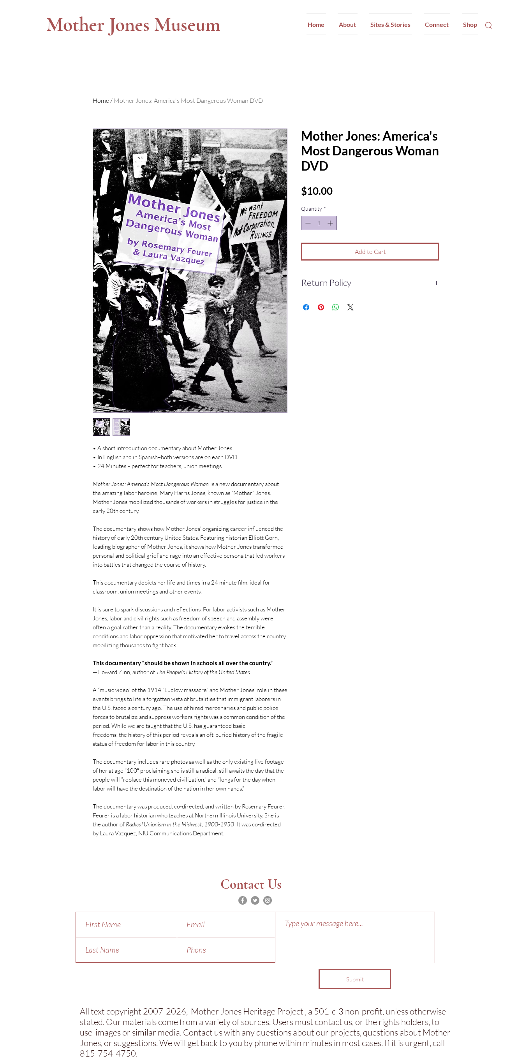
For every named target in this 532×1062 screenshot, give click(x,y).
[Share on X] (350, 307)
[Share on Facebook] (306, 307)
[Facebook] (242, 900)
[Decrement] (307, 223)
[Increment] (331, 223)
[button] (347, 24)
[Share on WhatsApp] (335, 307)
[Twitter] (255, 900)
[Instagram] (267, 900)
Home (101, 100)
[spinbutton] (319, 223)
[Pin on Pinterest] (321, 307)
